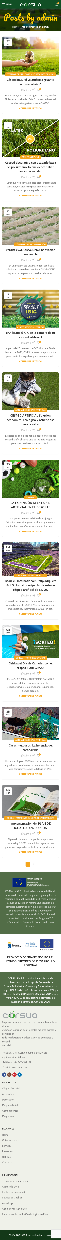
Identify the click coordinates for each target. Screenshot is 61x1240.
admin (47, 17)
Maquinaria (8, 1116)
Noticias (6, 1157)
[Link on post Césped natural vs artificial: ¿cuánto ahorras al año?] (30, 56)
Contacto (7, 1162)
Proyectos (7, 1151)
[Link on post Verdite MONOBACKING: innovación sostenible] (30, 226)
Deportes (30, 497)
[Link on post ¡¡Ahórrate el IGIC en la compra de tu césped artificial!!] (30, 309)
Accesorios (8, 1094)
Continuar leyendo (30, 108)
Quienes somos (10, 1140)
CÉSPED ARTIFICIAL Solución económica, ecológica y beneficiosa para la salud (30, 420)
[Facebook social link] (4, 1074)
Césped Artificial (15, 74)
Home (15, 26)
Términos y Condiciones (15, 1181)
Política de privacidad (13, 1192)
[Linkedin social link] (19, 1074)
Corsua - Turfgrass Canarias (39, 74)
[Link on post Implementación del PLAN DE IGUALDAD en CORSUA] (30, 801)
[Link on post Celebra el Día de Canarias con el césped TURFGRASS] (30, 641)
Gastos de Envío (10, 1186)
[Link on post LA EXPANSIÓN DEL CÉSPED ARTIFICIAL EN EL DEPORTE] (30, 479)
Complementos (10, 1110)
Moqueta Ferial (10, 1105)
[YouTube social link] (14, 1074)
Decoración (8, 1099)
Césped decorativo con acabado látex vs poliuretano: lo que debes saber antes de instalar (30, 167)
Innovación (40, 244)
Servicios (6, 1145)
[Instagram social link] (9, 1074)
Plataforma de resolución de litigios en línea (25, 1214)
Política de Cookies (12, 1197)
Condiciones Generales (14, 1208)
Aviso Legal (8, 1203)
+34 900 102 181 (22, 1062)
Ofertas (39, 327)
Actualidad (21, 410)
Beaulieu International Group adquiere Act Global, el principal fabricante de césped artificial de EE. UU (30, 585)
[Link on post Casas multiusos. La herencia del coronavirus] (30, 723)
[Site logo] (30, 4)
